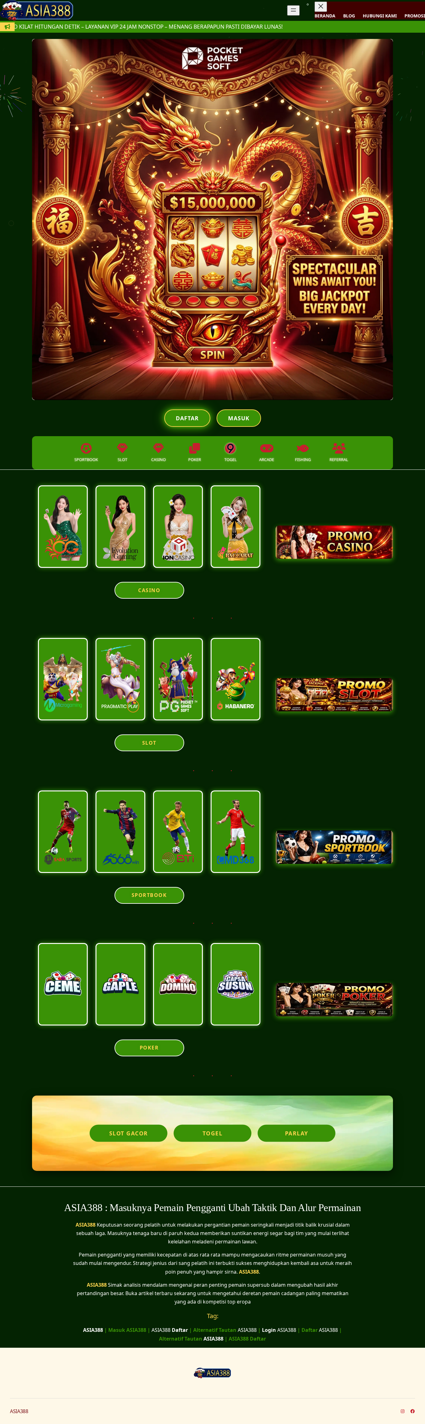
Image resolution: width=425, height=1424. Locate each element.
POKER (149, 1047)
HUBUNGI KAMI (380, 16)
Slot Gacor (128, 1133)
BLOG (349, 16)
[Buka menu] (293, 10)
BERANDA (325, 16)
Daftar (187, 418)
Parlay (296, 1133)
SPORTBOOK (149, 895)
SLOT (149, 742)
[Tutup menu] (321, 7)
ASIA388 (86, 1224)
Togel (213, 1133)
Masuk (239, 418)
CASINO (149, 590)
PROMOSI (414, 16)
